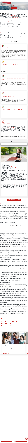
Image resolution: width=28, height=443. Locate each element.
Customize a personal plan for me (14, 199)
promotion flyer (15, 17)
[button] (26, 1)
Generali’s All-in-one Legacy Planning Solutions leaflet (9, 321)
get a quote (14, 441)
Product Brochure (4, 318)
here (13, 23)
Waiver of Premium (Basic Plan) (6, 325)
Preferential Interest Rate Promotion (7, 323)
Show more (3, 57)
